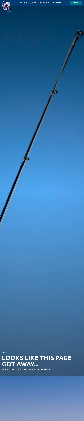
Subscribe (76, 3)
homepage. (46, 369)
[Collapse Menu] (37, 2)
